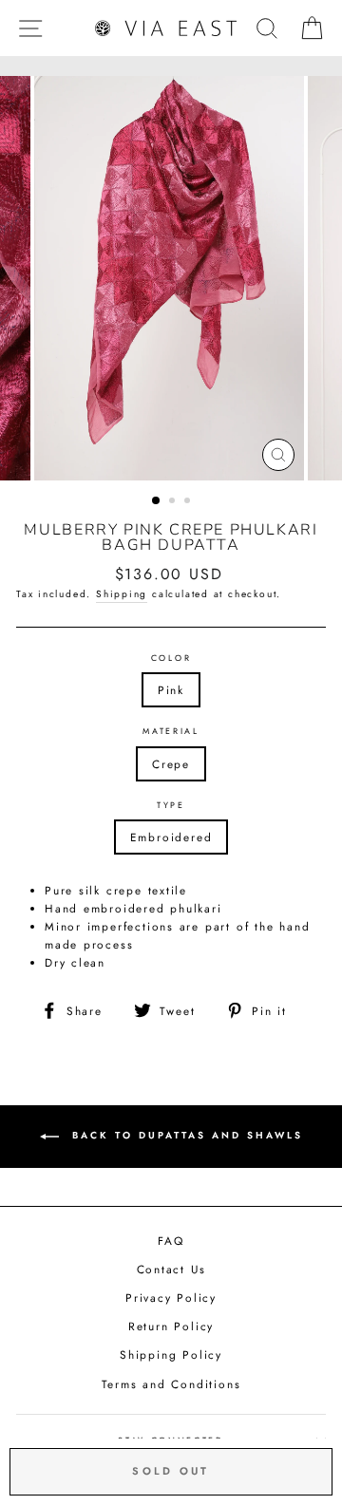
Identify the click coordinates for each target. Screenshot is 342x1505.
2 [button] (174, 502)
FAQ (170, 1240)
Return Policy (171, 1326)
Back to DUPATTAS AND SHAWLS (184, 1135)
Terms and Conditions (171, 1384)
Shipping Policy (171, 1354)
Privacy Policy (171, 1297)
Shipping (121, 594)
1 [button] (157, 501)
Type (171, 805)
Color (171, 657)
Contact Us (171, 1269)
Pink (171, 690)
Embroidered (171, 837)
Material (170, 730)
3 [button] (189, 502)
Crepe (171, 764)
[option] (171, 278)
